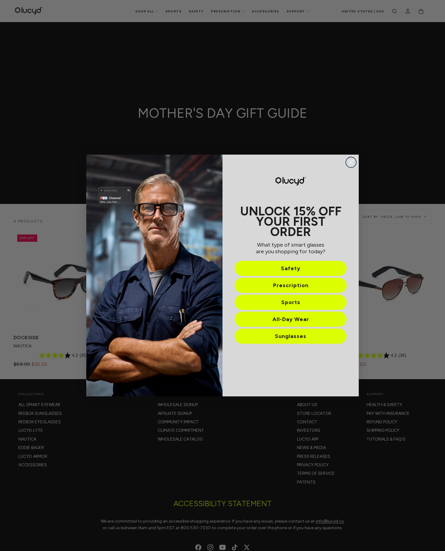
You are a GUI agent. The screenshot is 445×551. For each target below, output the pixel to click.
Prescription (290, 285)
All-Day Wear (290, 319)
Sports (290, 302)
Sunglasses (290, 336)
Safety (290, 268)
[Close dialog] (351, 162)
